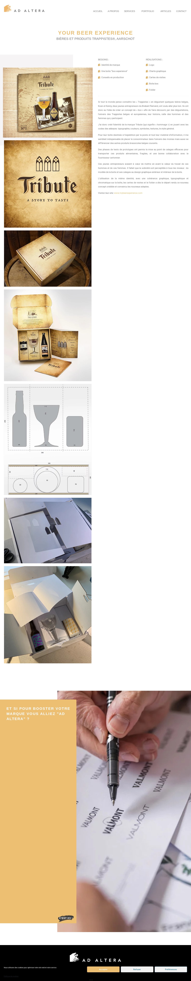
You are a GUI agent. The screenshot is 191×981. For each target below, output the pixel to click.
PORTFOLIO (147, 11)
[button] (66, 918)
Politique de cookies (11, 976)
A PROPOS (113, 11)
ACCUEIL (98, 11)
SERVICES (129, 11)
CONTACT (181, 11)
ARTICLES (165, 11)
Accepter (103, 969)
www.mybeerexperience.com (128, 193)
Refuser (137, 969)
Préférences (171, 969)
